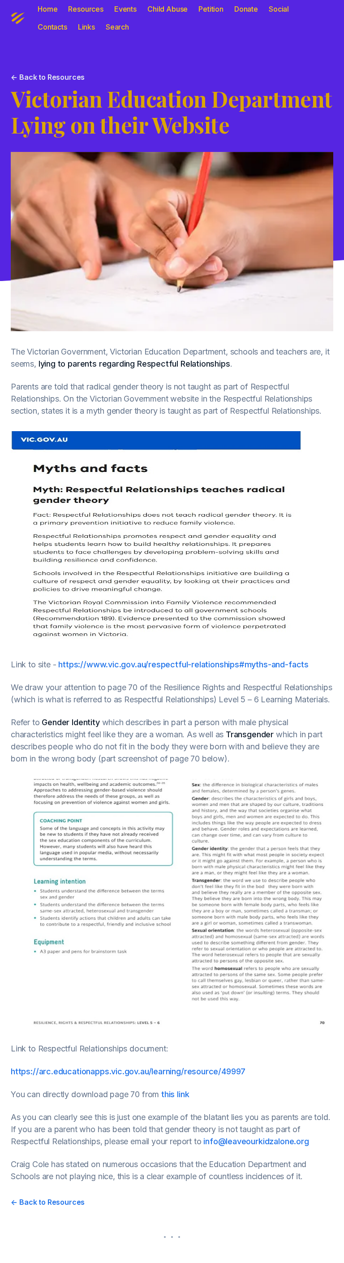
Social (279, 8)
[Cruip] (18, 18)
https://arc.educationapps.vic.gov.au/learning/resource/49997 (128, 1071)
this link (175, 1094)
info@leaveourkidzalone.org (256, 1141)
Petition (211, 8)
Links (86, 26)
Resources (85, 8)
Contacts (52, 26)
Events (125, 8)
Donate (246, 8)
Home (47, 8)
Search (117, 26)
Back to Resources (48, 77)
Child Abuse (167, 8)
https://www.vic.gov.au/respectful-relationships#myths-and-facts (183, 664)
